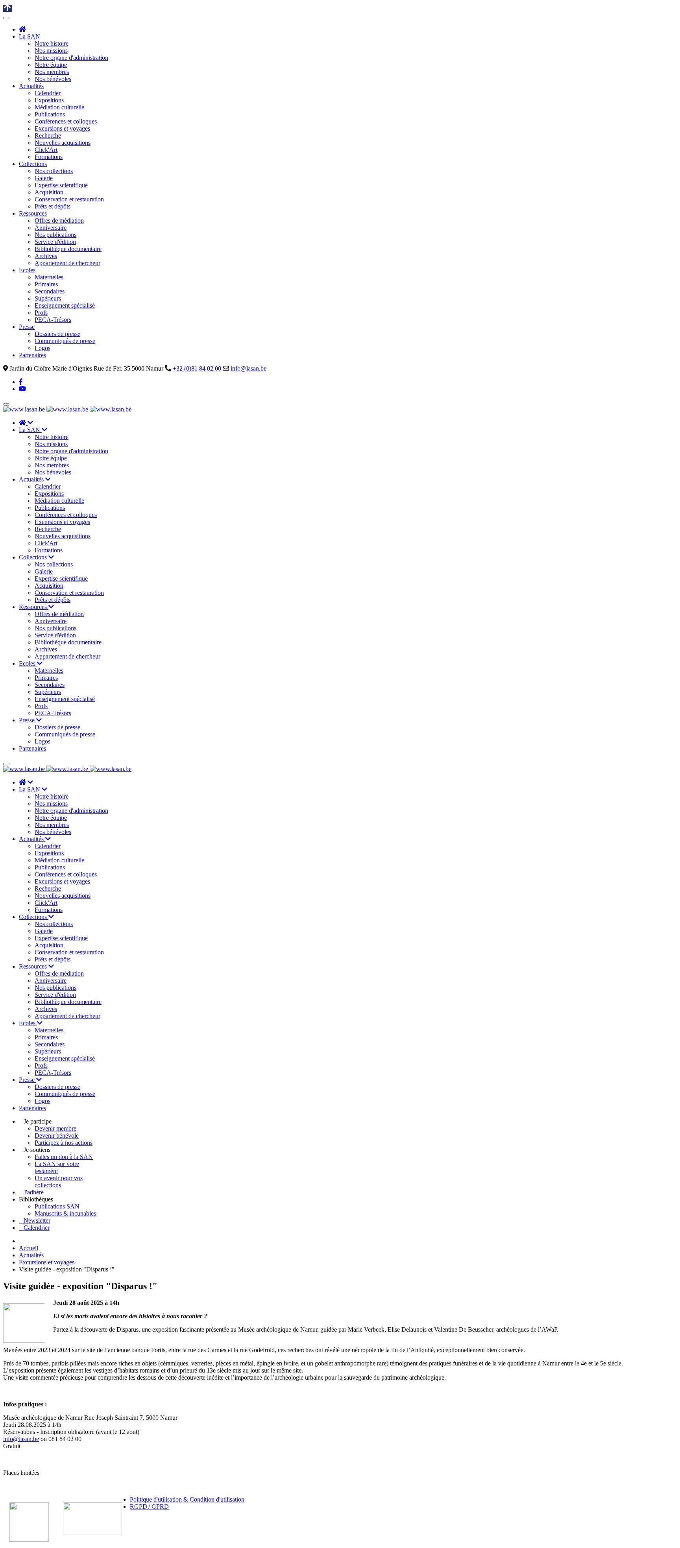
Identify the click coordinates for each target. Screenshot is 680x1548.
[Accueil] (22, 29)
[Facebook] (21, 381)
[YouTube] (22, 389)
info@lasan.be (248, 368)
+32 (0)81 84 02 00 (197, 368)
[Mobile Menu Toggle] (6, 18)
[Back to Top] (7, 8)
